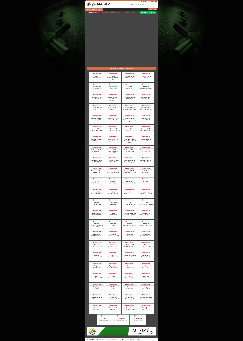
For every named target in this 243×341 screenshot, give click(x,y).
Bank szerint (99, 9)
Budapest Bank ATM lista (148, 12)
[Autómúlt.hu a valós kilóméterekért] (121, 335)
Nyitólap (132, 4)
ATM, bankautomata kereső (106, 339)
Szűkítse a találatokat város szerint (121, 68)
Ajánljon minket (152, 9)
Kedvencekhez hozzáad (141, 4)
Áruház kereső (118, 339)
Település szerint (90, 9)
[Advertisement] (121, 60)
